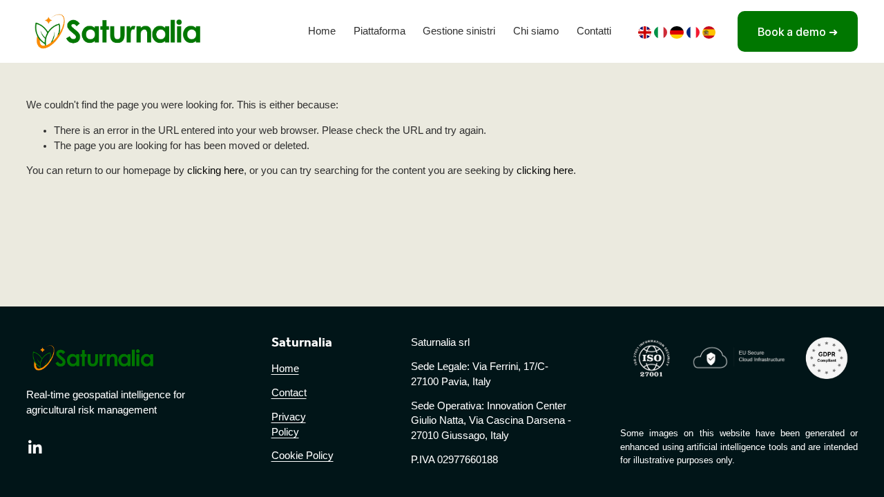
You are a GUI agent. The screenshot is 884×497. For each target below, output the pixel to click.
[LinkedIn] (34, 447)
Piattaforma (379, 31)
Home (322, 31)
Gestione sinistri (459, 31)
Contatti (594, 31)
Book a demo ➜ (798, 32)
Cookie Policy (302, 455)
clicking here (215, 170)
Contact (289, 392)
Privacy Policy (288, 424)
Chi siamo (536, 31)
